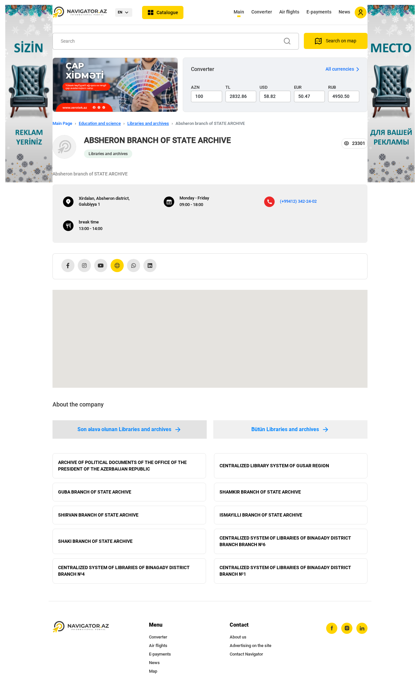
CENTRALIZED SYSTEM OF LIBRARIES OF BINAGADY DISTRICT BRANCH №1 (285, 571)
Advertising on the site (250, 645)
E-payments (318, 11)
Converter (261, 11)
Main (239, 11)
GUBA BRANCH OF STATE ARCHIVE (94, 492)
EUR (298, 87)
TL (227, 87)
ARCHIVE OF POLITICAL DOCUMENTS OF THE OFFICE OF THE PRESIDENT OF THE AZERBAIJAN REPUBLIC (122, 466)
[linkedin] (362, 628)
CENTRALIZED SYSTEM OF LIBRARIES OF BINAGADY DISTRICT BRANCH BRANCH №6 (285, 541)
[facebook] (331, 628)
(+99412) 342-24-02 (298, 201)
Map (153, 671)
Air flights (289, 11)
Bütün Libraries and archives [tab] (285, 429)
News (344, 11)
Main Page (62, 123)
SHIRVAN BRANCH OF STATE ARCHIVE (98, 515)
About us (238, 637)
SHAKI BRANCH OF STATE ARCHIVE (95, 541)
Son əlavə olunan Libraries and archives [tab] (124, 429)
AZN (195, 87)
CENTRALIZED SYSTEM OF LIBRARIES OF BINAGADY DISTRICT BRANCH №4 (124, 571)
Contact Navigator (246, 654)
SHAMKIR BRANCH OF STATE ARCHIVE (260, 492)
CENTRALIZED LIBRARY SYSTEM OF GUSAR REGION (274, 465)
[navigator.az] (80, 627)
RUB (332, 87)
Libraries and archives (148, 123)
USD (264, 87)
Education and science (100, 123)
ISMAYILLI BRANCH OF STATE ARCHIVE (261, 515)
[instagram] (346, 628)
